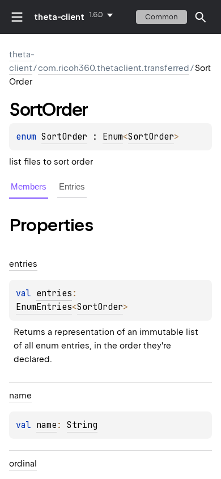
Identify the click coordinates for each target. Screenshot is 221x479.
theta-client (59, 17)
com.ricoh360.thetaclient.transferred (113, 68)
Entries (72, 186)
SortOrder (64, 136)
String (82, 425)
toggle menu (17, 17)
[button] (200, 17)
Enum (113, 136)
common (161, 16)
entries (54, 293)
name (46, 425)
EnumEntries (44, 307)
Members (28, 186)
